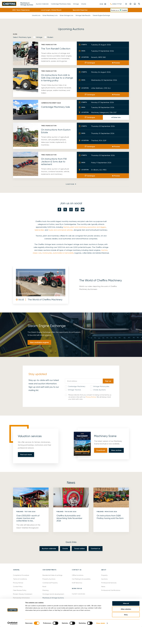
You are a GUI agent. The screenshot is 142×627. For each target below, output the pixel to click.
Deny (126, 615)
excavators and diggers (96, 227)
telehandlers (39, 230)
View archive (116, 450)
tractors (66, 227)
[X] (65, 209)
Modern (50, 37)
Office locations (78, 575)
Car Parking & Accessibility (81, 579)
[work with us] (135, 4)
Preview (117, 63)
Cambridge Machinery (76, 386)
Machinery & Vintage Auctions (26, 4)
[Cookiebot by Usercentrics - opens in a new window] (12, 623)
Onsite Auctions (99, 390)
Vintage (39, 37)
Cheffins (9, 4)
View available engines (39, 342)
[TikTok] (77, 209)
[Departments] (126, 4)
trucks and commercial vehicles (60, 230)
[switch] (55, 623)
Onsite (65, 548)
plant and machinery (78, 227)
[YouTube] (82, 209)
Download (100, 450)
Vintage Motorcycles (101, 386)
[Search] (139, 4)
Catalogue (91, 63)
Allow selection (126, 609)
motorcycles (47, 253)
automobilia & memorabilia (63, 253)
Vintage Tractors (74, 390)
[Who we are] (130, 4)
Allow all (126, 603)
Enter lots (117, 117)
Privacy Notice (91, 397)
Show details (100, 623)
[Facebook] (59, 209)
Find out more (26, 454)
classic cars (37, 253)
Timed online (79, 548)
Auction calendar (49, 548)
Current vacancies (78, 594)
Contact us (95, 548)
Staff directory (77, 583)
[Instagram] (71, 209)
